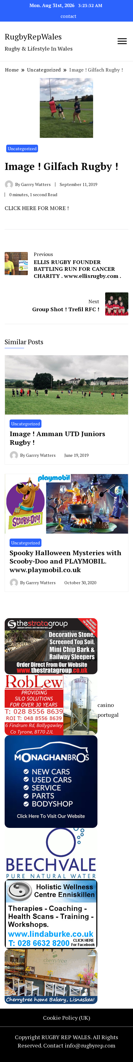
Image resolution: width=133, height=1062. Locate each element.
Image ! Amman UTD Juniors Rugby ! (57, 438)
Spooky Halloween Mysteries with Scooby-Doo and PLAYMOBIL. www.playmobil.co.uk (65, 561)
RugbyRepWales (33, 36)
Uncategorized (22, 148)
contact (68, 16)
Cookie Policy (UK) (66, 1017)
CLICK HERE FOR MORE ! (37, 208)
